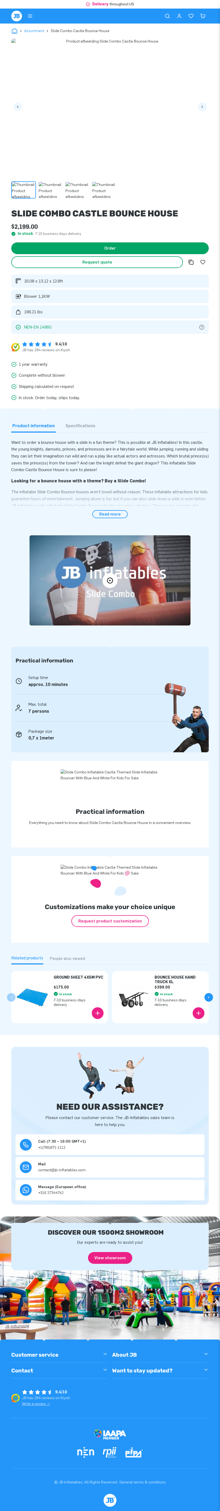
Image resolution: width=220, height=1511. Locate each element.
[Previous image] (17, 106)
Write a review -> (36, 1404)
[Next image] (202, 106)
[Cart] (203, 16)
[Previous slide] (11, 997)
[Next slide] (208, 997)
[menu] (30, 16)
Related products (27, 957)
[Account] (179, 16)
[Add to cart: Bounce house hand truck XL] (198, 1013)
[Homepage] (16, 16)
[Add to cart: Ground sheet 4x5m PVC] (98, 1013)
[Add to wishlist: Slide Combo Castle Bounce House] (203, 262)
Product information (33, 425)
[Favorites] (191, 16)
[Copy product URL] (191, 262)
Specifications (80, 425)
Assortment (34, 31)
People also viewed (67, 958)
